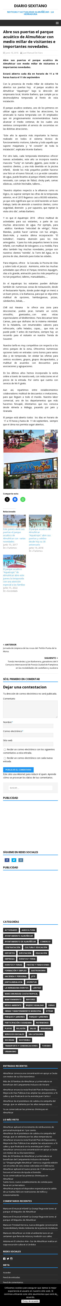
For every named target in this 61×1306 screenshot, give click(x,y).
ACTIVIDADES (11, 930)
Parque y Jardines (38, 1017)
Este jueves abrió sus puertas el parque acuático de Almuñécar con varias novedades (14, 535)
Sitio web (7, 740)
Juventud (32, 982)
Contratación (12, 947)
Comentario (9, 698)
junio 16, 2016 (12, 52)
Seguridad (46, 1028)
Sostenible (24, 1040)
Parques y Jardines (15, 1017)
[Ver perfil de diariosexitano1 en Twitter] (8, 1258)
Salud (33, 1028)
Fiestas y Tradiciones (38, 965)
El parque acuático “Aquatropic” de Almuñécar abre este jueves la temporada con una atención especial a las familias (14, 577)
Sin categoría (35, 1034)
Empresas (10, 959)
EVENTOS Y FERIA (27, 959)
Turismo (46, 1045)
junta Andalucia (13, 982)
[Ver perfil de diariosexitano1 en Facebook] (4, 1258)
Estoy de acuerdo (30, 1301)
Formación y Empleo (16, 970)
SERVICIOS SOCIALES (14, 1034)
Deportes (10, 953)
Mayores (30, 999)
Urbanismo (10, 1051)
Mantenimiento (13, 999)
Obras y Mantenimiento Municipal (23, 1011)
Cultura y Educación (36, 947)
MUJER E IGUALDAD (35, 1005)
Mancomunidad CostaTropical (21, 993)
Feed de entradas (11, 1277)
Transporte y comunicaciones (21, 1045)
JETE (33, 976)
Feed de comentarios (13, 1282)
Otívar (49, 1011)
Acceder (7, 1272)
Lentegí (37, 988)
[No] (57, 1295)
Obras (51, 1005)
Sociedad (9, 1040)
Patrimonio (42, 1022)
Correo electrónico (12, 731)
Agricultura (28, 930)
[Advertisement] (30, 618)
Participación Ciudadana (18, 1022)
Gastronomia (38, 970)
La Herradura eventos (16, 988)
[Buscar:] (30, 788)
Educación (41, 953)
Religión (20, 1028)
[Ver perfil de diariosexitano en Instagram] (11, 1258)
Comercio (45, 941)
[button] (23, 441)
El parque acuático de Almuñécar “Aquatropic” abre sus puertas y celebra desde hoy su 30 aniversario (40, 537)
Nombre (7, 722)
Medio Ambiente (13, 1005)
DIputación (25, 953)
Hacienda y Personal (16, 976)
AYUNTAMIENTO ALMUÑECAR (19, 936)
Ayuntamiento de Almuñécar (20, 941)
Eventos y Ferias (13, 965)
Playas (8, 1028)
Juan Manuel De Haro (33, 52)
